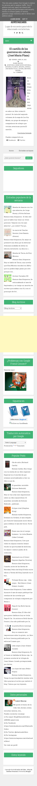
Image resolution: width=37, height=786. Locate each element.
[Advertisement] (18, 334)
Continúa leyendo (24, 133)
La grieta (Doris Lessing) (21, 626)
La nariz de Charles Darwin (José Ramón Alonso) (21, 233)
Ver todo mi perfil (10, 745)
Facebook (12, 140)
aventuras (11, 65)
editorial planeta (11, 67)
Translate (20, 446)
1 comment (19, 72)
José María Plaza (11, 68)
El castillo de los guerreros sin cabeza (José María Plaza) (18, 52)
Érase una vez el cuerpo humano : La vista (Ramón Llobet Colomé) (22, 534)
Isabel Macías (20, 701)
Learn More (15, 19)
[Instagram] (19, 32)
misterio (27, 68)
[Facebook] (14, 32)
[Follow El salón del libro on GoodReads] (18, 423)
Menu (7, 41)
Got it (25, 19)
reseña (18, 70)
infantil (22, 67)
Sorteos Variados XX (20, 276)
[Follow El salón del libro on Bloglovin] (18, 420)
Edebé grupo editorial (23, 65)
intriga (27, 67)
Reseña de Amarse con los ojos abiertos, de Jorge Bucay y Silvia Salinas (23, 210)
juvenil (21, 68)
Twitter (22, 140)
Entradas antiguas (26, 151)
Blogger (28, 771)
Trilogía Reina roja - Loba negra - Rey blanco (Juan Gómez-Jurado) (22, 583)
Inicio (11, 151)
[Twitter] (17, 32)
